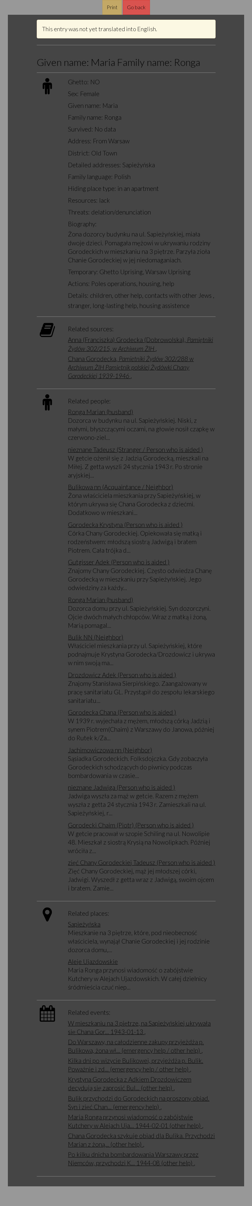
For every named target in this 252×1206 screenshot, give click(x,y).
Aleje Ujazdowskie (93, 961)
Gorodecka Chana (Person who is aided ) (122, 712)
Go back (136, 7)
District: (79, 153)
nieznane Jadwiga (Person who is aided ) (121, 787)
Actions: (79, 283)
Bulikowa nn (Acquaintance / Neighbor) (120, 487)
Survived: (80, 129)
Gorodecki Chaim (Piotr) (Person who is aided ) (131, 825)
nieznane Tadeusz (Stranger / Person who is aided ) (135, 449)
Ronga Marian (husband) (100, 412)
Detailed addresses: (94, 165)
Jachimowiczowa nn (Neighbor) (110, 750)
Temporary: (83, 272)
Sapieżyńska (84, 924)
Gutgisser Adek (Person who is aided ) (119, 562)
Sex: (73, 93)
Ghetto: (78, 82)
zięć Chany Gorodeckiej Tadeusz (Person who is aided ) (141, 862)
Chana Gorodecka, (131, 367)
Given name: (84, 105)
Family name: (85, 117)
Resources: (83, 200)
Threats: (79, 212)
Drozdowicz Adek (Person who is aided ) (122, 675)
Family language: (90, 176)
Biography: (82, 224)
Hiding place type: (92, 188)
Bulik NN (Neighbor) (95, 637)
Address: (80, 141)
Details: (78, 295)
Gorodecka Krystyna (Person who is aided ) (125, 524)
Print (112, 7)
